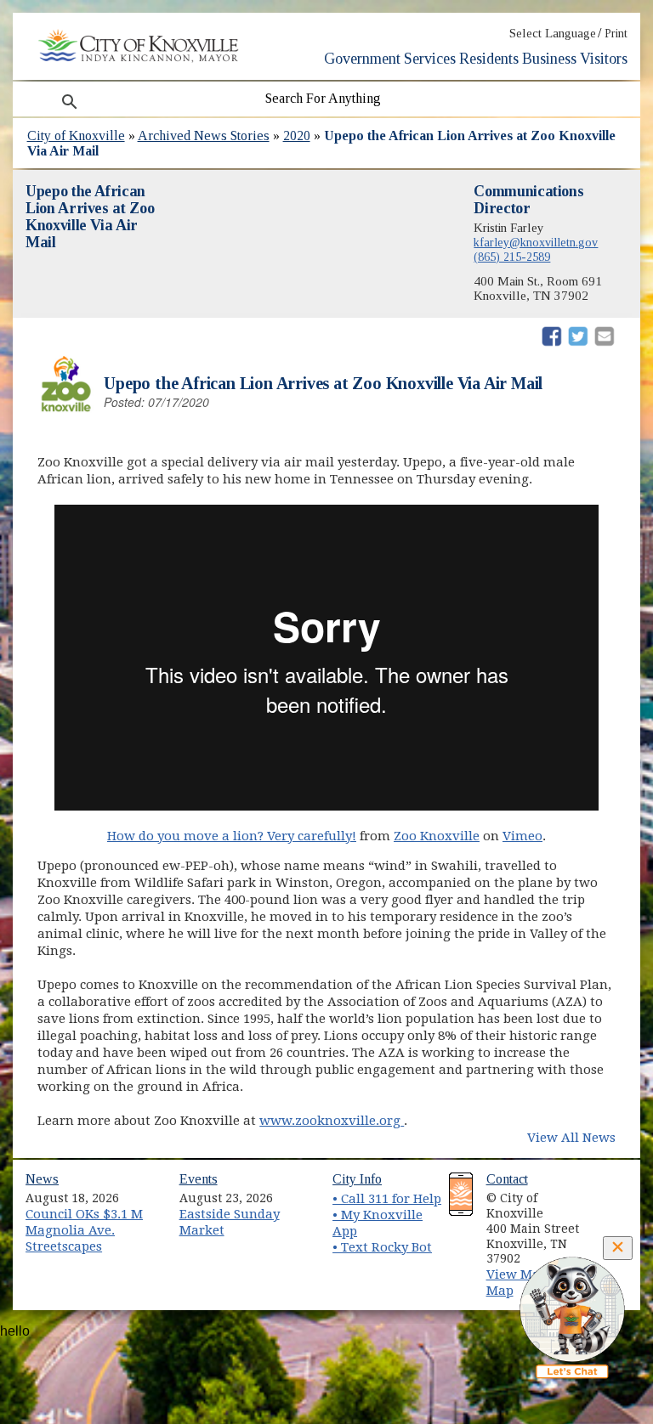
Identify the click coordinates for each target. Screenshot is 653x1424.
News (42, 1179)
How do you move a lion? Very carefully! (231, 836)
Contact (507, 1179)
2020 (296, 135)
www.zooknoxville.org (331, 1120)
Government (362, 58)
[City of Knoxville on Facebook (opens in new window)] (608, 1192)
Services (430, 58)
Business (549, 58)
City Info (357, 1179)
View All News (571, 1137)
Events (198, 1179)
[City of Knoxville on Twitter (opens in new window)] (608, 1212)
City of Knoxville (76, 135)
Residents (489, 58)
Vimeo (522, 836)
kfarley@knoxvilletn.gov (536, 242)
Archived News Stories (204, 135)
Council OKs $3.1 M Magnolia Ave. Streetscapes (84, 1229)
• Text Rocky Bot (382, 1247)
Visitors (603, 58)
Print (616, 33)
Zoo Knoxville (437, 836)
